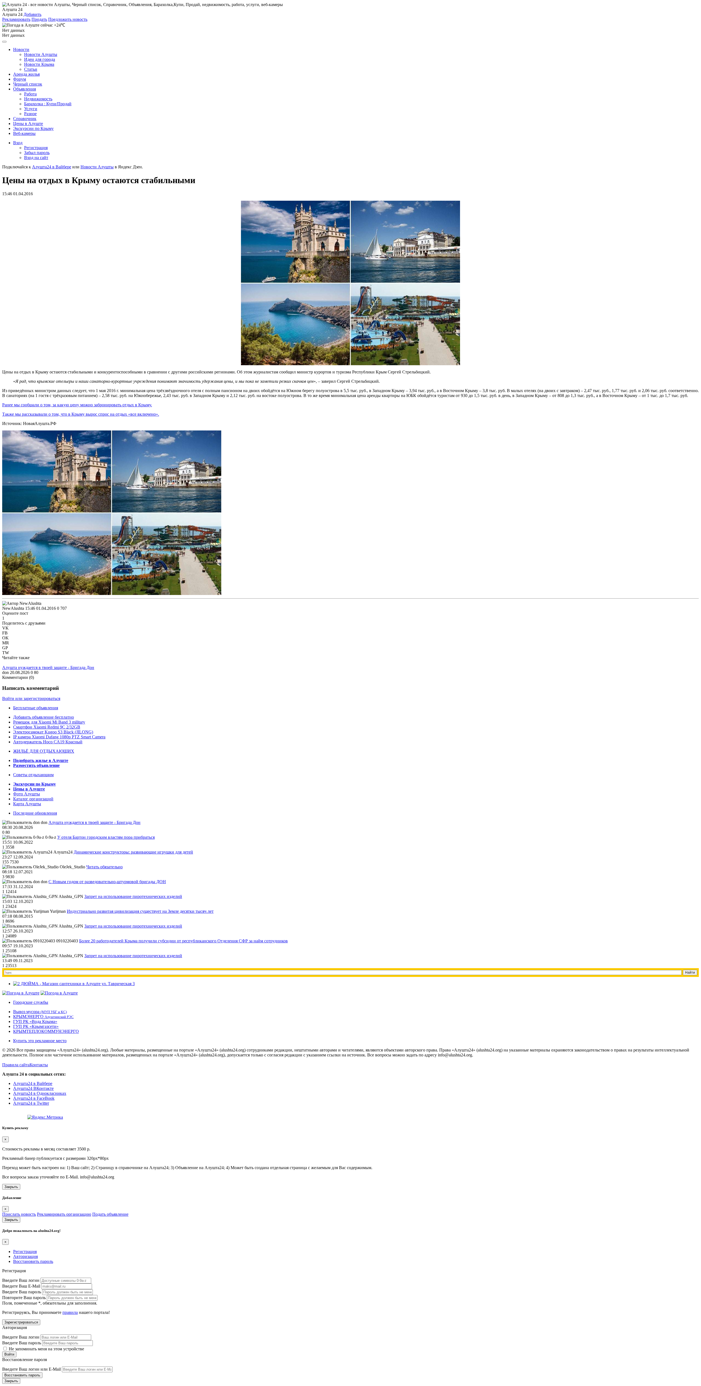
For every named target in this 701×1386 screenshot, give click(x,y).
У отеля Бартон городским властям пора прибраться (106, 837)
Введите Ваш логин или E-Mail (31, 1369)
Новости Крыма (39, 64)
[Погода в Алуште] (20, 993)
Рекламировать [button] (16, 19)
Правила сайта (16, 1064)
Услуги (30, 108)
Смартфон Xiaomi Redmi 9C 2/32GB (46, 727)
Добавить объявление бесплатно (43, 717)
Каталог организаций (33, 799)
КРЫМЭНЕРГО (43, 1016)
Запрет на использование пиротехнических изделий (133, 896)
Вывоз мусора (40, 1011)
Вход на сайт (36, 157)
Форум (19, 79)
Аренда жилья (26, 74)
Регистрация (36, 147)
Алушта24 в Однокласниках (39, 1093)
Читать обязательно (104, 867)
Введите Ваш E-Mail (21, 1286)
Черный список (27, 84)
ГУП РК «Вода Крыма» (35, 1021)
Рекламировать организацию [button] (64, 1214)
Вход (17, 142)
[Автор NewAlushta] (21, 603)
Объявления (24, 89)
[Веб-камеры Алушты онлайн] (59, 993)
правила (70, 1312)
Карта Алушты (27, 803)
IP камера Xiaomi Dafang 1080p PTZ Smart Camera (59, 737)
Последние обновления (35, 813)
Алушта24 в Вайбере (32, 1083)
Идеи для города (39, 59)
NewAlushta (13, 608)
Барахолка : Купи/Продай (47, 103)
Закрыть (11, 1187)
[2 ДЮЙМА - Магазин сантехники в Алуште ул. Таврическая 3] (74, 983)
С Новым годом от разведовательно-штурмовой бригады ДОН (107, 881)
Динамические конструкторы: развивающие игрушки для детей (133, 852)
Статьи (30, 69)
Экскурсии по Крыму (33, 128)
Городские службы (30, 1002)
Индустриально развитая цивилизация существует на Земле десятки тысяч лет (140, 911)
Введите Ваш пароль (21, 1291)
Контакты (39, 1064)
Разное (30, 113)
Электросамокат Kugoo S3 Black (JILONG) (53, 732)
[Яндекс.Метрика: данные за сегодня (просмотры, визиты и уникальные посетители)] (45, 1117)
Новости (21, 49)
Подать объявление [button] (110, 1214)
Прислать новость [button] (19, 1214)
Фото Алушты (26, 794)
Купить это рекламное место (40, 1040)
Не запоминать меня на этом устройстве (46, 1349)
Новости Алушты (40, 54)
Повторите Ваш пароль (24, 1297)
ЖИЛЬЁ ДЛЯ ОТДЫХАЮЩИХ (43, 751)
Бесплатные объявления (35, 707)
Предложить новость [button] (67, 19)
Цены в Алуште (28, 123)
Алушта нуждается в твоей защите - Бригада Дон (48, 667)
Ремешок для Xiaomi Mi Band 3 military (49, 722)
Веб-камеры (24, 133)
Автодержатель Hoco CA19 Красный (47, 741)
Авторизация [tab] (25, 1256)
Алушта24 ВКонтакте (33, 1088)
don (5, 672)
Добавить (32, 14)
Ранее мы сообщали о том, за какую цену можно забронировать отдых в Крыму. (77, 405)
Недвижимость (38, 99)
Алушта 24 (12, 14)
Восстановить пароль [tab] (33, 1261)
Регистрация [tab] (25, 1251)
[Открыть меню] (4, 41)
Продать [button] (39, 19)
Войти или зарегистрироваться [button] (31, 698)
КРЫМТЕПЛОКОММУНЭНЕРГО (46, 1031)
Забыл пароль (37, 152)
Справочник (24, 118)
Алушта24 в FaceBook (33, 1098)
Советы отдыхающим (33, 774)
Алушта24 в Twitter (31, 1103)
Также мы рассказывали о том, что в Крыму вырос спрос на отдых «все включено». (80, 414)
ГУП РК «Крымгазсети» (36, 1026)
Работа (30, 94)
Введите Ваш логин (20, 1280)
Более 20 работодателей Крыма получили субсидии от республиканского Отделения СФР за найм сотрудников (183, 941)
